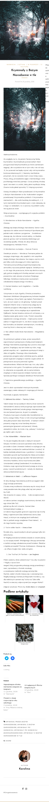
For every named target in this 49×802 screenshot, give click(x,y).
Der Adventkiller (11, 436)
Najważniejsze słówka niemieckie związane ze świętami (13, 686)
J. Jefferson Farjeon (29, 476)
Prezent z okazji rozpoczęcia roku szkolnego (10, 700)
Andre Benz (30, 587)
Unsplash (41, 587)
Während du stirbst (13, 399)
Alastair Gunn (25, 436)
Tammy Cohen (28, 399)
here (47, 102)
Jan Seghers (34, 554)
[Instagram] (4, 3)
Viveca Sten (27, 528)
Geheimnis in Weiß (12, 476)
